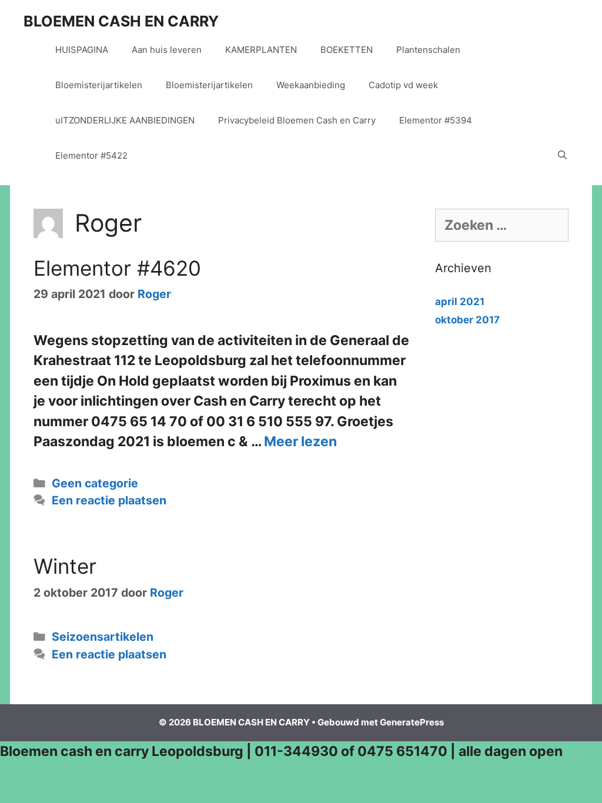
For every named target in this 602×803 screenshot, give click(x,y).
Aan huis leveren (167, 49)
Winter (65, 566)
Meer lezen (300, 441)
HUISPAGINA (81, 49)
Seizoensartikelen (102, 637)
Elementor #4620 (117, 268)
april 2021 (459, 301)
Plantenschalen (428, 49)
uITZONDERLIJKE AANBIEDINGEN (125, 120)
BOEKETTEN (346, 49)
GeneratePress (412, 722)
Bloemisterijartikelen (98, 85)
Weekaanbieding (310, 85)
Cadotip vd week (403, 85)
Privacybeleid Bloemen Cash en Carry (297, 120)
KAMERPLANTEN (261, 49)
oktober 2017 (467, 320)
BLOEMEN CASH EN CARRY (121, 21)
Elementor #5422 (91, 155)
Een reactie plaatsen (109, 500)
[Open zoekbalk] (562, 155)
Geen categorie (95, 483)
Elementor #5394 (435, 120)
